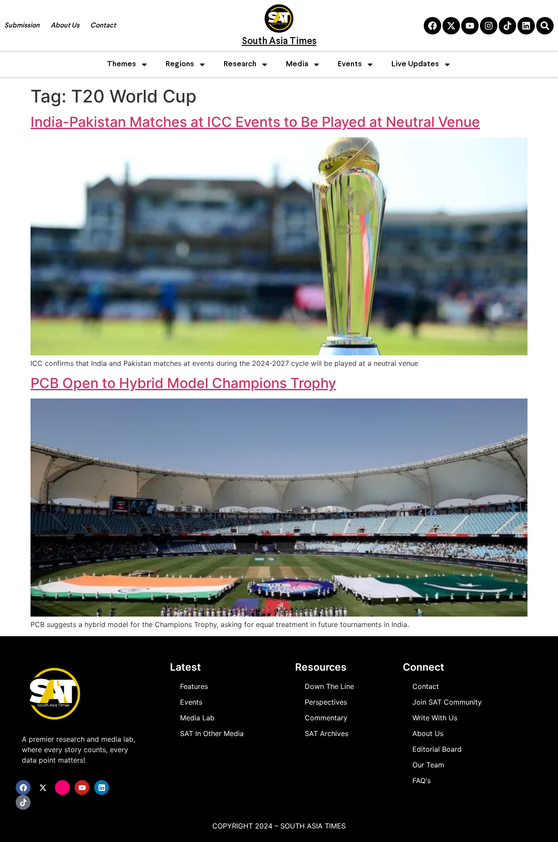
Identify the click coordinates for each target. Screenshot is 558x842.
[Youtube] (470, 25)
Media (297, 64)
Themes (121, 64)
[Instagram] (488, 25)
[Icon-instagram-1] (62, 787)
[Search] (545, 25)
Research (240, 64)
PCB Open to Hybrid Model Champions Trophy (183, 383)
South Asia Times (279, 41)
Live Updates (415, 64)
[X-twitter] (451, 25)
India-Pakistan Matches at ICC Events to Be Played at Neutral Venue (255, 121)
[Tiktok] (507, 25)
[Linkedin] (526, 25)
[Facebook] (432, 25)
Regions (180, 64)
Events (350, 64)
